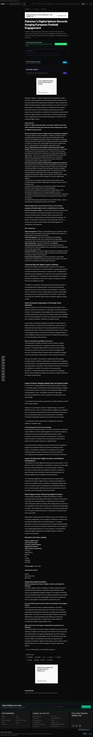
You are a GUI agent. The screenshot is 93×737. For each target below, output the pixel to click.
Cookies (53, 720)
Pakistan (33, 3)
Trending (43, 3)
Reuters (27, 574)
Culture (71, 3)
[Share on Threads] (3, 366)
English (83, 3)
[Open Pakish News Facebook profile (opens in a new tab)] (73, 725)
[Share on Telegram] (3, 360)
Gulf (37, 3)
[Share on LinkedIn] (3, 371)
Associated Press (30, 576)
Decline (90, 733)
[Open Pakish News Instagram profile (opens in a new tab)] (76, 725)
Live (79, 3)
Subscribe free (86, 706)
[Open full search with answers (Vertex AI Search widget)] (24, 4)
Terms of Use (36, 718)
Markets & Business (50, 3)
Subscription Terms (37, 720)
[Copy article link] (3, 380)
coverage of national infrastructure (37, 510)
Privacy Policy (54, 716)
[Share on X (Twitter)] (3, 363)
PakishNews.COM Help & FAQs (57, 724)
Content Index (36, 726)
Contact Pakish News (55, 718)
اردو (87, 3)
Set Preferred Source (55, 726)
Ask (65, 73)
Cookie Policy (14, 735)
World (39, 3)
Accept (84, 733)
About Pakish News (37, 716)
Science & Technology (60, 3)
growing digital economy (54, 328)
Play (65, 62)
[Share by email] (3, 377)
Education (75, 3)
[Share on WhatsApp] (3, 357)
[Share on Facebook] (3, 368)
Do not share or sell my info (39, 724)
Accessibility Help (36, 722)
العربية (91, 3)
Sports (67, 3)
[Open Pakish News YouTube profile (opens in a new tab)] (80, 725)
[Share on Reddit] (3, 374)
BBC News (28, 578)
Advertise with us (54, 722)
